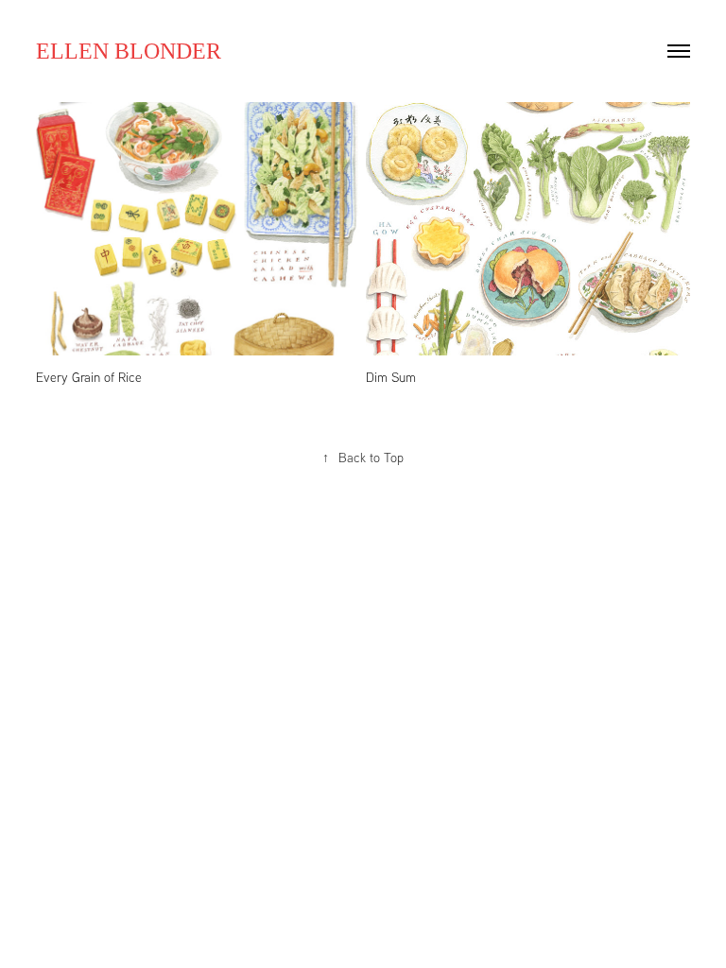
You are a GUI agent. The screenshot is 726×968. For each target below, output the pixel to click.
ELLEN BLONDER (128, 51)
